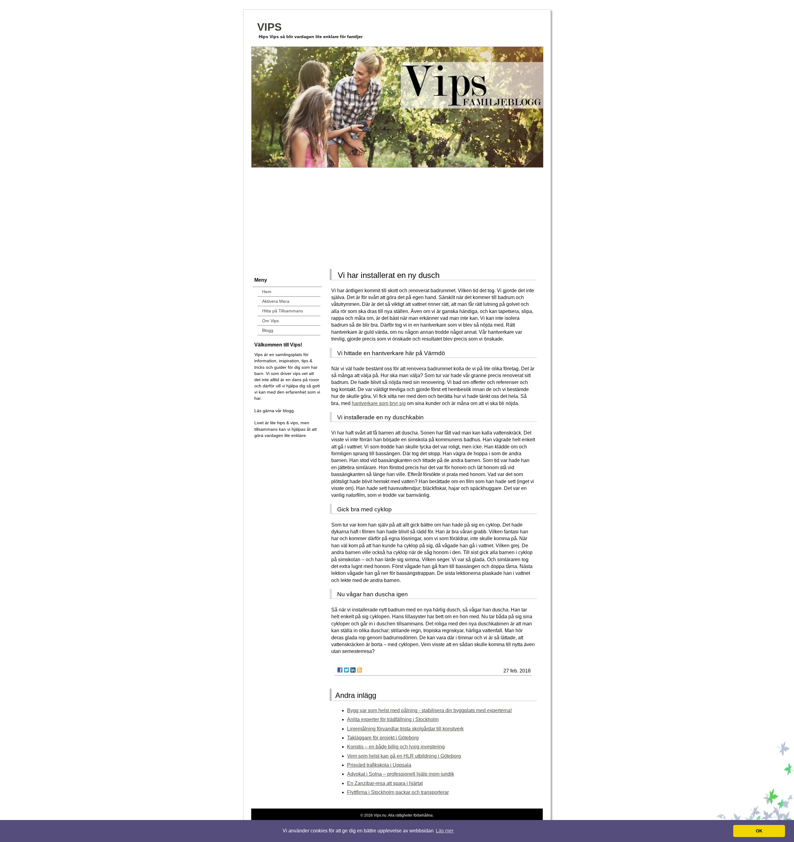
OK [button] (759, 830)
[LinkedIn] (352, 670)
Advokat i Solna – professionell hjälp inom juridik (400, 774)
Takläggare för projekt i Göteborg (383, 737)
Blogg (267, 330)
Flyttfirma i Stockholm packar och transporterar (398, 792)
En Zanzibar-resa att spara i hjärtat (385, 783)
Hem (266, 291)
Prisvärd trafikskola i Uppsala (379, 765)
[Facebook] (339, 670)
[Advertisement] (397, 216)
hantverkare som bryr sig (379, 403)
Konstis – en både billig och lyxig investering (396, 746)
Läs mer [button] (444, 830)
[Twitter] (346, 670)
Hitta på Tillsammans (282, 310)
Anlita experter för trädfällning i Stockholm (393, 719)
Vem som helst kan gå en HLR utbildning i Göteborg (404, 756)
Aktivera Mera (275, 301)
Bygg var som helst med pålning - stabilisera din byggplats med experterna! (429, 710)
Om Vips (270, 320)
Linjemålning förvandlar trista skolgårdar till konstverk (405, 728)
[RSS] (359, 670)
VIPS (269, 27)
